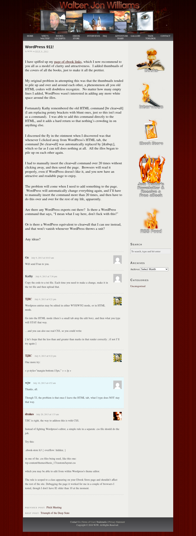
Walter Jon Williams (100, 16)
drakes (29, 414)
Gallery (135, 36)
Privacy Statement (117, 521)
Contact (165, 36)
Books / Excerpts (60, 37)
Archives (135, 269)
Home (30, 36)
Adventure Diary (121, 37)
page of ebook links (68, 61)
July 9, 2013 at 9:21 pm (45, 299)
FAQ (105, 36)
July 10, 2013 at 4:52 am (44, 382)
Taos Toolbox (150, 37)
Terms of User (89, 521)
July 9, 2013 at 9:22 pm (45, 355)
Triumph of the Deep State (55, 513)
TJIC (28, 299)
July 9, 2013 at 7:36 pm (46, 276)
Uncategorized (137, 286)
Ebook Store (76, 37)
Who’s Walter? (45, 37)
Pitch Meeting (54, 507)
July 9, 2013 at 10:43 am (42, 257)
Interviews (91, 36)
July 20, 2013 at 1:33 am (47, 414)
